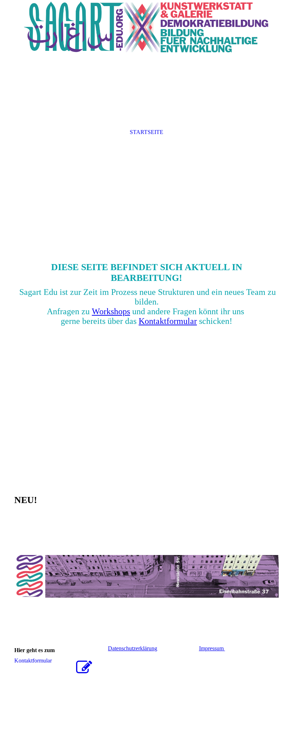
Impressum (212, 648)
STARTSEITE (146, 132)
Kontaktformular (168, 321)
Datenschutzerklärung (132, 648)
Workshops (111, 311)
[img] (146, 27)
